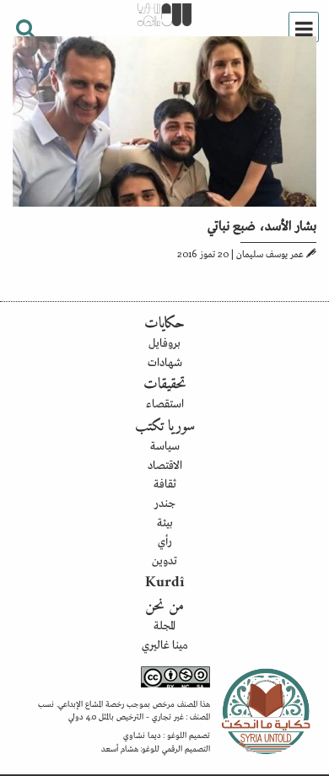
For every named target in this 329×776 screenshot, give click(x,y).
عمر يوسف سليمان (270, 253)
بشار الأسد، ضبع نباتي (262, 224)
